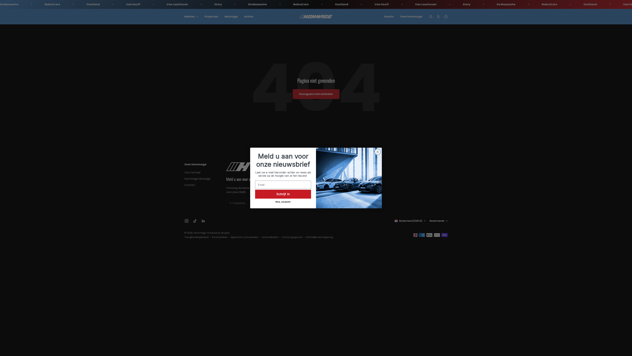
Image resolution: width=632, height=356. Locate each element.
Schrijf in (283, 194)
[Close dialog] (378, 152)
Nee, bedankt (283, 202)
